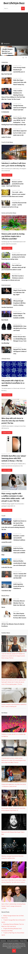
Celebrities (5, 62)
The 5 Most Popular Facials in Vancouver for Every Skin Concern (19, 616)
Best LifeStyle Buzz (14, 3)
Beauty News (5, 596)
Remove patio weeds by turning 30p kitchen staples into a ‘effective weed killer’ (13, 236)
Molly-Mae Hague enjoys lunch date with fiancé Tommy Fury (19, 82)
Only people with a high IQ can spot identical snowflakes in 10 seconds (13, 383)
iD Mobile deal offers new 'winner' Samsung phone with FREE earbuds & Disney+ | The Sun (14, 458)
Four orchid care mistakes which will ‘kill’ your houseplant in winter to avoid (14, 267)
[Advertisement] (14, 26)
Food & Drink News (7, 142)
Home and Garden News (9, 213)
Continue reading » (7, 175)
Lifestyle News (6, 359)
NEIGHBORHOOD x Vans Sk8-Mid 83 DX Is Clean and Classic (19, 328)
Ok (14, 950)
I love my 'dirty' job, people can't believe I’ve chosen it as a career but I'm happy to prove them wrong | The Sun (13, 656)
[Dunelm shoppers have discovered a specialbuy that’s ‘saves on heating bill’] (14, 702)
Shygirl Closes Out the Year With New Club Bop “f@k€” (19, 292)
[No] (26, 948)
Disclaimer (3, 940)
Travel (3, 516)
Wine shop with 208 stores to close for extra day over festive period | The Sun (13, 420)
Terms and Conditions (13, 940)
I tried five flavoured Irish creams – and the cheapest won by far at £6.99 (14, 205)
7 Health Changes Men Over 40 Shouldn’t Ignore (7, 51)
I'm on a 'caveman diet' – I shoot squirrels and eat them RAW (19, 576)
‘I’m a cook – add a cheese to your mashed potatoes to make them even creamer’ (13, 194)
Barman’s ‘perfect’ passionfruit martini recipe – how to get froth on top (12, 184)
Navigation (7, 43)
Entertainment (6, 285)
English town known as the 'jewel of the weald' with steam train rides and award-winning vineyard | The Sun (14, 525)
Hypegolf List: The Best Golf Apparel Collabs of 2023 (19, 351)
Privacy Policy (23, 940)
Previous (23, 57)
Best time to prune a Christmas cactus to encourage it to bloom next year (13, 278)
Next (26, 57)
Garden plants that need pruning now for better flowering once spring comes (14, 257)
